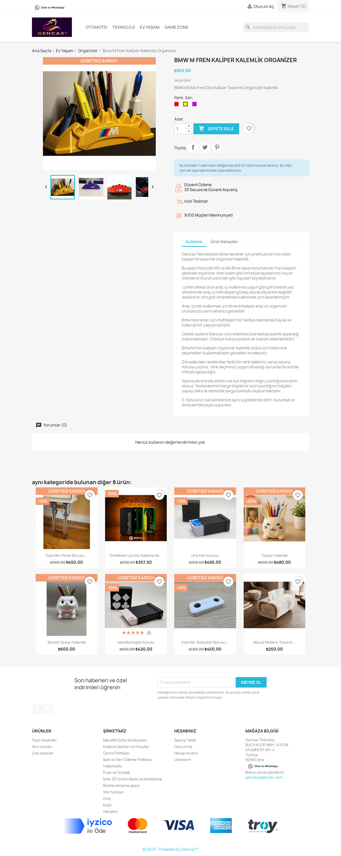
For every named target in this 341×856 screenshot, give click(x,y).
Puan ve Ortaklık (116, 772)
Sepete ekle (216, 129)
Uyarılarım (182, 759)
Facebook (37, 709)
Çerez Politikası (116, 753)
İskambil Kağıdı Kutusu (136, 642)
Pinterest (217, 147)
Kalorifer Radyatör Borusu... (205, 642)
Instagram (48, 709)
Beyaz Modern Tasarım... (274, 642)
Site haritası (113, 792)
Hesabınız (185, 731)
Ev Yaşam (150, 27)
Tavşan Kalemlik (274, 555)
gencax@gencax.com (263, 777)
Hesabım (110, 811)
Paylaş (193, 147)
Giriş (107, 798)
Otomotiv (96, 27)
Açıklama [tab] (193, 241)
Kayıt (107, 805)
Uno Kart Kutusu (205, 555)
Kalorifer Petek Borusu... (66, 555)
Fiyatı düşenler (44, 740)
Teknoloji (123, 27)
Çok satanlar (42, 753)
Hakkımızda (112, 766)
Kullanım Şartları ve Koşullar (126, 746)
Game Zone (176, 27)
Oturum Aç (183, 746)
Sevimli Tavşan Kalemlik (66, 642)
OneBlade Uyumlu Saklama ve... (136, 555)
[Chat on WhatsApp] (49, 7)
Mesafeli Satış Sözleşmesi (125, 740)
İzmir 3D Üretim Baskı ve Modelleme (132, 779)
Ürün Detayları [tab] (224, 241)
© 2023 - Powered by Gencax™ (171, 849)
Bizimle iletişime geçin (121, 785)
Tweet (205, 147)
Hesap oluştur (186, 753)
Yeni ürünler (42, 746)
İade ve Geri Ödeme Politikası (127, 759)
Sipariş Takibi (185, 740)
